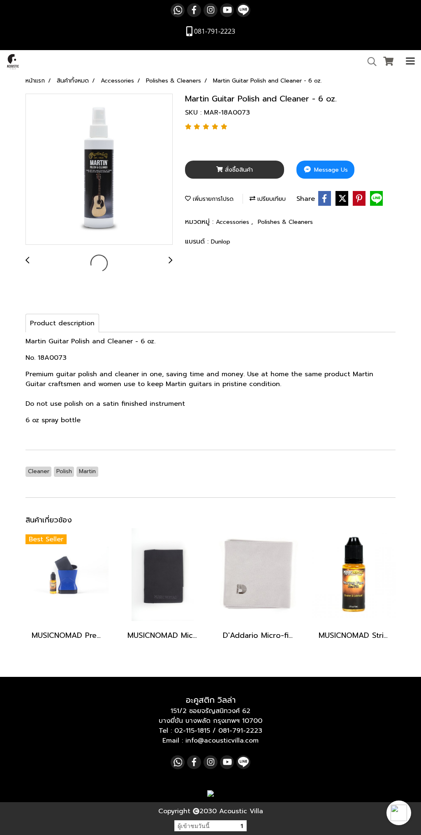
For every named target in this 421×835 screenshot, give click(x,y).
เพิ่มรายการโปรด (212, 199)
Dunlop (220, 241)
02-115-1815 (192, 731)
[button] (399, 813)
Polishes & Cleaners (285, 222)
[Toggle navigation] (410, 62)
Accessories (233, 222)
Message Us (330, 170)
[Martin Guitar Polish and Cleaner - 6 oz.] (99, 169)
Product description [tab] (62, 323)
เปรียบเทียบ (270, 199)
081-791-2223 (240, 731)
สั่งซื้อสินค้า (238, 170)
